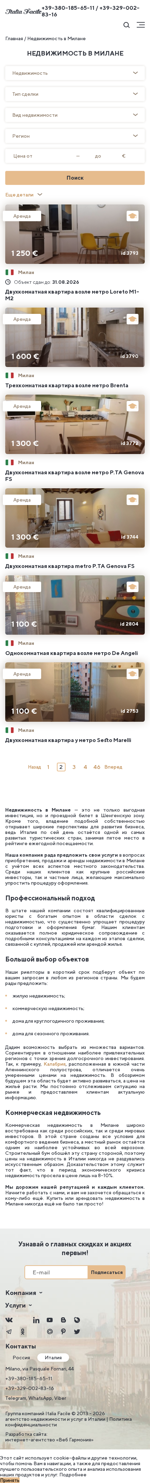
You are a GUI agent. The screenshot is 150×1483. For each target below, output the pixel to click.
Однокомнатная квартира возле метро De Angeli (71, 653)
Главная (14, 38)
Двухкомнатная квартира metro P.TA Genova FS (70, 566)
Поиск (75, 177)
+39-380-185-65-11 (28, 1378)
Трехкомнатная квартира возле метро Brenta (66, 385)
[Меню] (141, 25)
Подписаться (107, 1272)
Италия (53, 1357)
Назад (34, 767)
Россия (21, 1357)
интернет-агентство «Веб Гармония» (49, 1439)
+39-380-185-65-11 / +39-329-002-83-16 (91, 11)
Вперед (113, 767)
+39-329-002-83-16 (29, 1388)
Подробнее (73, 1474)
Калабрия (55, 1064)
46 (96, 767)
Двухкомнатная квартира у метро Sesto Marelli (68, 740)
